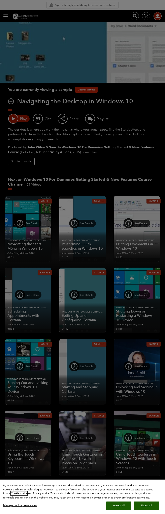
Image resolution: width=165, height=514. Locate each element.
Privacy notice (41, 493)
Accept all (119, 505)
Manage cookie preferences (20, 505)
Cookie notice (19, 493)
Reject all (146, 505)
